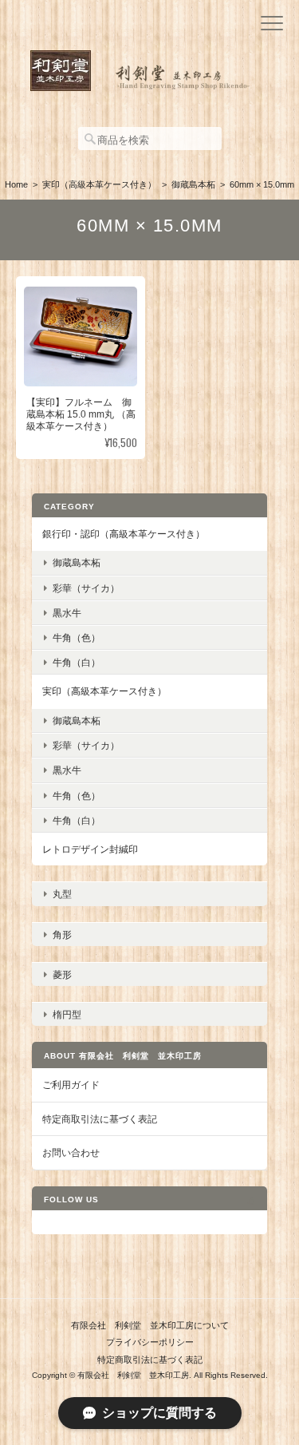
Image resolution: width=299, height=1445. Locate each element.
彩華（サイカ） (86, 588)
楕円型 (67, 1014)
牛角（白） (76, 662)
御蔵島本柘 (193, 184)
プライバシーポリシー (150, 1342)
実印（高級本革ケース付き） (99, 184)
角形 (62, 934)
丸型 (62, 894)
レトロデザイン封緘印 (90, 849)
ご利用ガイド (71, 1084)
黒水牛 (67, 613)
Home (16, 184)
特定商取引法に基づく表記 (99, 1119)
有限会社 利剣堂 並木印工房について (150, 1325)
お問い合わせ (71, 1152)
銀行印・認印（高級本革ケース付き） (123, 534)
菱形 (62, 974)
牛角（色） (76, 637)
